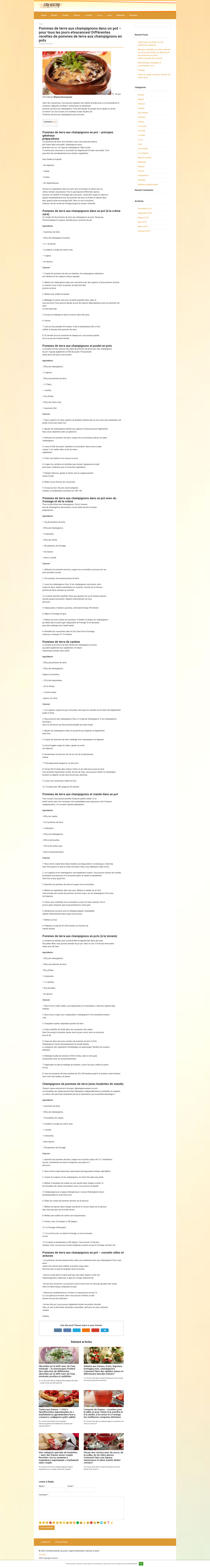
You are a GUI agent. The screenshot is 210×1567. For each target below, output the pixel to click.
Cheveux (141, 104)
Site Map (42, 1555)
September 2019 (145, 213)
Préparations (143, 175)
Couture (65, 15)
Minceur (141, 166)
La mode (88, 15)
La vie (99, 15)
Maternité (121, 15)
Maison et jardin (144, 157)
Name (42, 1486)
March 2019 (143, 226)
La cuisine (142, 126)
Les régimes (143, 153)
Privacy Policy (61, 1542)
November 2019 (145, 208)
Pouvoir (141, 171)
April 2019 (142, 222)
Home (43, 15)
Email (71, 1486)
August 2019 (143, 217)
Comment (43, 1495)
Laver (109, 15)
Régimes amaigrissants (148, 184)
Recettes (133, 15)
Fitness (76, 15)
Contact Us (45, 1542)
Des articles (143, 113)
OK (141, 1564)
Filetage (141, 70)
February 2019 (144, 231)
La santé (141, 135)
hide (54, 122)
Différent (141, 117)
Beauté (54, 15)
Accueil (141, 95)
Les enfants (143, 148)
